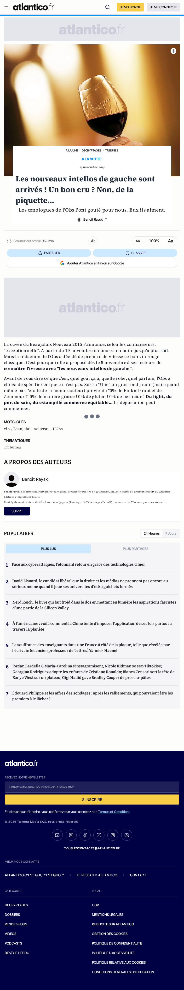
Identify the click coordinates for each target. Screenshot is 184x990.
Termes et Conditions (114, 812)
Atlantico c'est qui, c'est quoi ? (34, 875)
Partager (52, 253)
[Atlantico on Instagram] (112, 835)
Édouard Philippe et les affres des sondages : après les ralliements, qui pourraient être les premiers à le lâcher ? (92, 696)
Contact (138, 875)
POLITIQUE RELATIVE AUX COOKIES (119, 962)
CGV (95, 905)
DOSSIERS (12, 914)
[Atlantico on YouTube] (126, 835)
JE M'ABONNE (130, 7)
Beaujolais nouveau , (33, 428)
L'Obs (58, 428)
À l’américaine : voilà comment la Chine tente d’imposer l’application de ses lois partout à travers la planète (92, 626)
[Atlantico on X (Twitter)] (71, 835)
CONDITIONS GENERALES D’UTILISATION (123, 972)
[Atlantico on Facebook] (85, 835)
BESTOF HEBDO (17, 953)
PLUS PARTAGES (136, 549)
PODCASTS (13, 943)
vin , (8, 428)
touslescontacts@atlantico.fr (92, 848)
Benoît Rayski (93, 219)
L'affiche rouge (91, 502)
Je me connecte (163, 7)
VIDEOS (10, 934)
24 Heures (152, 533)
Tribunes (111, 150)
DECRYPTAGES (16, 905)
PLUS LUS (48, 549)
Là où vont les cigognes (53, 502)
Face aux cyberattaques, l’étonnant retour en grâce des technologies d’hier (78, 564)
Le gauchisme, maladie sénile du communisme (121, 491)
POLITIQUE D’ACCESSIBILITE (113, 953)
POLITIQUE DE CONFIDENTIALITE (117, 943)
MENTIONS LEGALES (107, 914)
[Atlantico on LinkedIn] (98, 835)
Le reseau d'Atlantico (97, 875)
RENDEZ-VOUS (16, 924)
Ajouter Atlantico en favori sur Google (95, 263)
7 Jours (170, 533)
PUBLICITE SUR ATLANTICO (113, 924)
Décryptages (91, 150)
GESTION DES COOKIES (109, 934)
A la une (72, 150)
